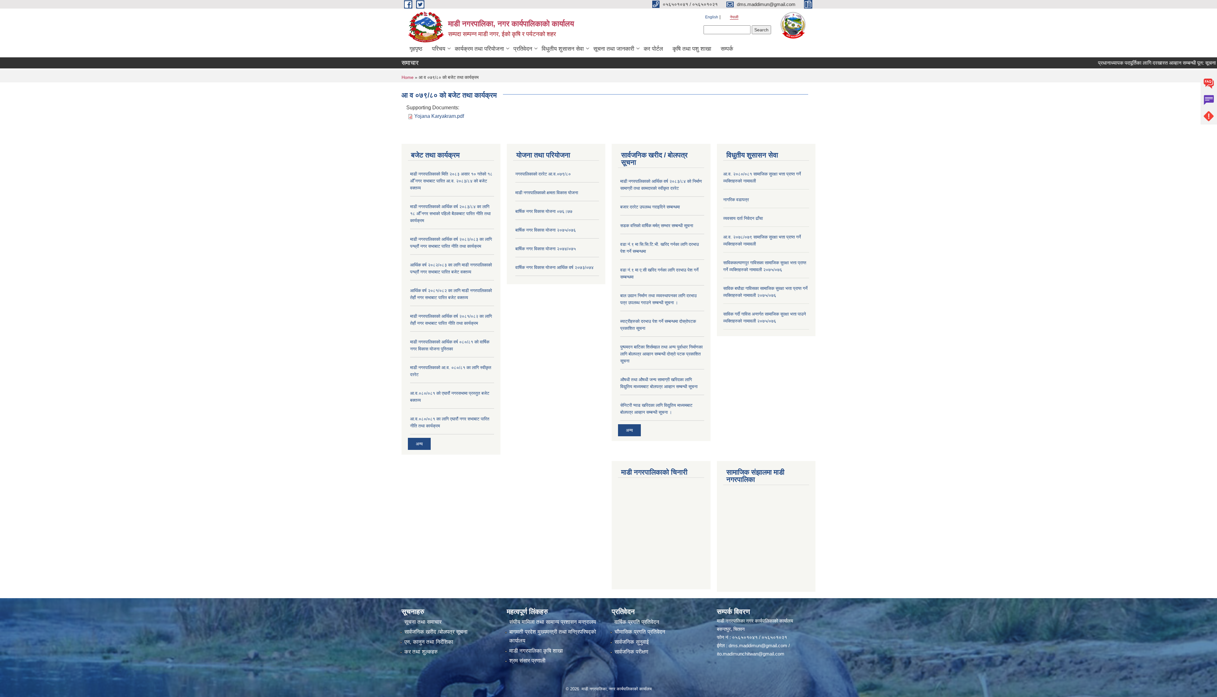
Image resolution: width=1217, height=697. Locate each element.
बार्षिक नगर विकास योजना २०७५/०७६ (545, 230)
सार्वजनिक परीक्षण (631, 652)
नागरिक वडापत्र (736, 199)
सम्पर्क (727, 49)
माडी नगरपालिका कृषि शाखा (536, 651)
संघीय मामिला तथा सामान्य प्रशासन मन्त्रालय (552, 622)
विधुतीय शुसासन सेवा (563, 49)
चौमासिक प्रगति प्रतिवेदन (640, 632)
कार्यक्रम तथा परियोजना (479, 49)
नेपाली (734, 17)
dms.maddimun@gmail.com (758, 645)
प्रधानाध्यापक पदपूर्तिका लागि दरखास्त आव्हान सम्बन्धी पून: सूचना (1132, 63)
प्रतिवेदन (522, 49)
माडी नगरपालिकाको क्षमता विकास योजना (546, 192)
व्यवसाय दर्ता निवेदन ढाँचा (743, 218)
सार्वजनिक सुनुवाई (632, 642)
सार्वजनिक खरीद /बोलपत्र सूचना (435, 632)
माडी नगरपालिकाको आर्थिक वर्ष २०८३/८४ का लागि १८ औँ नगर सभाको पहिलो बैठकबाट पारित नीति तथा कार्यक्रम (450, 213)
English (711, 17)
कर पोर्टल (653, 49)
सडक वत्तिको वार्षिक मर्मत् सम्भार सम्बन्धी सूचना (656, 225)
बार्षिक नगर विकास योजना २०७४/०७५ (545, 248)
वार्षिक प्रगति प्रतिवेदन (637, 622)
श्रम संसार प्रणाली (527, 661)
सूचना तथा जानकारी (613, 49)
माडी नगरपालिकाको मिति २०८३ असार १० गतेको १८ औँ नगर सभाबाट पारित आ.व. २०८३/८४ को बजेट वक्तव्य (451, 180)
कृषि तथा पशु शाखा (692, 49)
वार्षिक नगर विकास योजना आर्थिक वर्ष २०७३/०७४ (554, 267)
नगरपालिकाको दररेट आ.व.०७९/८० (543, 173)
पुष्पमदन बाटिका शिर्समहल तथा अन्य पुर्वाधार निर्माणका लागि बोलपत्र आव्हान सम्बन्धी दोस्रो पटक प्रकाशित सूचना (661, 353)
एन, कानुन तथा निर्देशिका (428, 642)
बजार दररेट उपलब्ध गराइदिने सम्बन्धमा (650, 206)
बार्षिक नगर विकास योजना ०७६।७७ (543, 211)
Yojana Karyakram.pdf (439, 116)
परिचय (438, 49)
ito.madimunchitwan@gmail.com (750, 653)
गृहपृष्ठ (415, 49)
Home (408, 77)
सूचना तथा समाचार (422, 622)
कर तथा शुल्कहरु (421, 652)
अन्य (419, 443)
